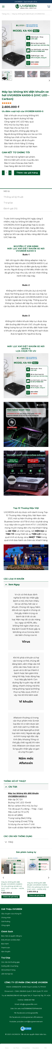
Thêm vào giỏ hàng (27, 173)
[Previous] (6, 45)
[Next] (46, 45)
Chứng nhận (26, 1048)
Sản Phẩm (16, 1048)
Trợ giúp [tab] (8, 202)
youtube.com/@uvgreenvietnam (30, 1021)
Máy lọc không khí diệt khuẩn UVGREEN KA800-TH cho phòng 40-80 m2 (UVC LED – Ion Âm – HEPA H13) (12, 886)
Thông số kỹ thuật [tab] (13, 197)
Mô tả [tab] (7, 191)
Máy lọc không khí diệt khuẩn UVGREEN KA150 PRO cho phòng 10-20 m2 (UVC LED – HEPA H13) (38, 886)
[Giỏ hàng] (48, 6)
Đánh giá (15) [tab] (10, 208)
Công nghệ (36, 1048)
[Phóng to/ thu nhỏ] (9, 1039)
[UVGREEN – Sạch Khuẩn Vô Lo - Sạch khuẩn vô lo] (26, 6)
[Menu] (3, 6)
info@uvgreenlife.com (28, 1004)
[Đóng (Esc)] (2, 1039)
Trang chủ (6, 14)
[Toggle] (6, 584)
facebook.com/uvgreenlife (27, 1013)
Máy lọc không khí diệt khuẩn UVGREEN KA (28, 14)
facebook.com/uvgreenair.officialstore (27, 1017)
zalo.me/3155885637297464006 (29, 1008)
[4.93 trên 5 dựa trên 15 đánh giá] (26, 103)
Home (6, 1048)
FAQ (45, 1048)
